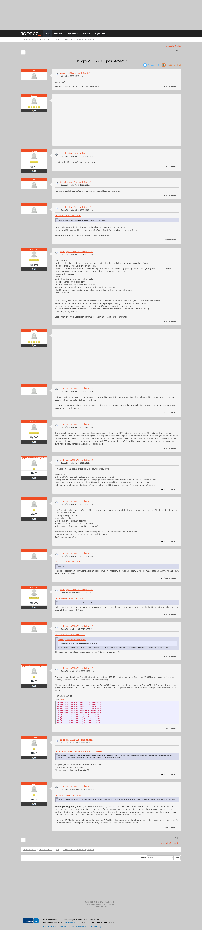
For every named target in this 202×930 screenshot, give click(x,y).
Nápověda (58, 34)
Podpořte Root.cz (82, 926)
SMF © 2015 (99, 902)
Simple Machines (110, 902)
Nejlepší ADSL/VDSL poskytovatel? (75, 73)
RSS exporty (96, 926)
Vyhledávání (73, 34)
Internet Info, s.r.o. (71, 922)
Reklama (34, 96)
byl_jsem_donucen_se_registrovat (34, 457)
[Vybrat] (61, 699)
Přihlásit (87, 34)
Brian (114, 904)
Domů (47, 34)
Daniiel (98, 904)
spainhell (34, 499)
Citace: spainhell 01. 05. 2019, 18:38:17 (69, 598)
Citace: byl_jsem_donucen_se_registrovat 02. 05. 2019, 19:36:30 (78, 751)
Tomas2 (34, 151)
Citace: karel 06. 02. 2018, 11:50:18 (68, 795)
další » (178, 46)
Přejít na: (143, 857)
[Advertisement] (101, 13)
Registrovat (100, 34)
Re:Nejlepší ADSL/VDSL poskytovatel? (76, 251)
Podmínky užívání (67, 926)
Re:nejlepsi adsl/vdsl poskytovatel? (75, 153)
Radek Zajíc (34, 249)
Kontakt (46, 926)
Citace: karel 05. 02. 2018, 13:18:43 (68, 562)
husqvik (34, 784)
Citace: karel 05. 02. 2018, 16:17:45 (68, 216)
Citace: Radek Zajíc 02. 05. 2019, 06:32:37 (70, 635)
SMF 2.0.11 (89, 902)
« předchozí (171, 46)
